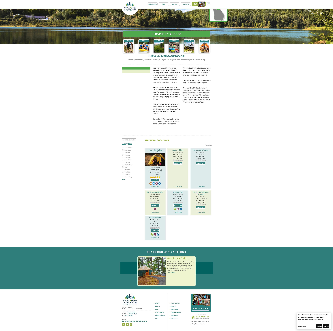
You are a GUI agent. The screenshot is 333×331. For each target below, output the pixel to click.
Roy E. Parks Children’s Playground (201, 193)
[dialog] (314, 321)
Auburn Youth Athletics (201, 150)
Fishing (127, 162)
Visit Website (171, 272)
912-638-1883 (129, 316)
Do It (156, 309)
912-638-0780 (131, 312)
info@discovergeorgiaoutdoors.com (134, 321)
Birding (127, 152)
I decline (319, 326)
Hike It (157, 306)
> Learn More (155, 187)
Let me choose (302, 326)
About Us (174, 4)
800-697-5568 (132, 314)
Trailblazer (174, 315)
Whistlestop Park (155, 217)
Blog (163, 4)
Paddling (128, 172)
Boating (127, 155)
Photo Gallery (160, 315)
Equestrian (128, 160)
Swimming (128, 177)
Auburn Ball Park (177, 150)
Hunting (127, 169)
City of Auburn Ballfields (155, 192)
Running (127, 174)
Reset (124, 179)
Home (157, 303)
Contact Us (186, 4)
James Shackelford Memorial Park (155, 151)
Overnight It (159, 312)
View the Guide (175, 312)
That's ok (326, 326)
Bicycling (128, 150)
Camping (128, 157)
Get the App (174, 318)
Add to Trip (155, 180)
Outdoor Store (175, 303)
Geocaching (128, 165)
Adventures (128, 148)
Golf (126, 167)
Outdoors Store (152, 4)
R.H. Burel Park (178, 192)
